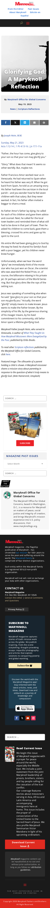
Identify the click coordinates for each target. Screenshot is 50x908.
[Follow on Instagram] (33, 718)
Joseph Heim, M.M (12, 135)
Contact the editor (13, 597)
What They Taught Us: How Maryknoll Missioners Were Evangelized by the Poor (24, 336)
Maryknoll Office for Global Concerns (27, 99)
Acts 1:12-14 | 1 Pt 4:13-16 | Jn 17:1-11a (21, 146)
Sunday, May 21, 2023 (12, 142)
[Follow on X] (22, 718)
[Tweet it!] (15, 122)
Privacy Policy (15, 609)
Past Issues (33, 9)
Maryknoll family (24, 558)
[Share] (5, 122)
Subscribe (23, 665)
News (13, 109)
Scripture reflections (24, 347)
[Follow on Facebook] (16, 718)
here (8, 354)
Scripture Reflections (29, 109)
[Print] (44, 122)
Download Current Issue (23, 844)
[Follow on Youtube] (28, 718)
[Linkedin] (24, 122)
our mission (21, 552)
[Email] (34, 122)
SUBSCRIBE (25, 443)
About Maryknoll (17, 12)
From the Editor (16, 9)
